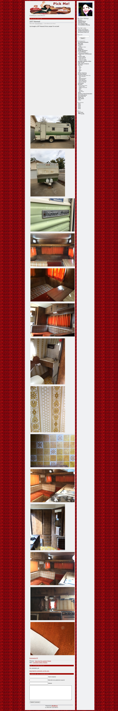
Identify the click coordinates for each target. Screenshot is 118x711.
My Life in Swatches (83, 81)
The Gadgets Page (82, 23)
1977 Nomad (35, 21)
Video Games (81, 91)
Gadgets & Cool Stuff (83, 87)
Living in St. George (82, 59)
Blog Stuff (80, 43)
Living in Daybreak (82, 57)
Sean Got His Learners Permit (43, 661)
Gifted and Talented (82, 78)
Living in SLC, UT (82, 58)
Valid (81, 113)
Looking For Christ (82, 47)
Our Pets (80, 65)
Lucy (80, 69)
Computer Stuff (82, 86)
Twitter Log (81, 97)
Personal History (82, 74)
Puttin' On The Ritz (82, 82)
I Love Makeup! (82, 51)
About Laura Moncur (83, 29)
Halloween (81, 49)
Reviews (80, 84)
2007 (79, 103)
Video (79, 99)
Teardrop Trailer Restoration (85, 93)
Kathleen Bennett (82, 79)
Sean (79, 92)
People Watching (82, 73)
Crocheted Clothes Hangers (40, 662)
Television (81, 90)
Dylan (80, 77)
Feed (80, 112)
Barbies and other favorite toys (85, 75)
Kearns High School (82, 80)
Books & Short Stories (83, 85)
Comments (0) (34, 658)
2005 (79, 106)
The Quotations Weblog (84, 25)
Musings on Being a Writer (84, 61)
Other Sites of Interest (83, 63)
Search (80, 34)
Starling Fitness (82, 21)
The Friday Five (82, 96)
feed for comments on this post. (39, 671)
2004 (79, 107)
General (80, 48)
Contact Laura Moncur (83, 31)
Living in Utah (81, 56)
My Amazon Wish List (83, 32)
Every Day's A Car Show (83, 60)
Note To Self (81, 62)
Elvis (80, 66)
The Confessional (82, 95)
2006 (79, 104)
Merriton (80, 20)
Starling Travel (81, 22)
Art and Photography (83, 42)
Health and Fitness (82, 50)
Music (80, 89)
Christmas (80, 44)
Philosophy (81, 83)
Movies (80, 88)
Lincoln (80, 67)
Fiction (79, 46)
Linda (80, 68)
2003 (79, 108)
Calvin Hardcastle (82, 76)
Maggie (80, 70)
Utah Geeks (81, 98)
